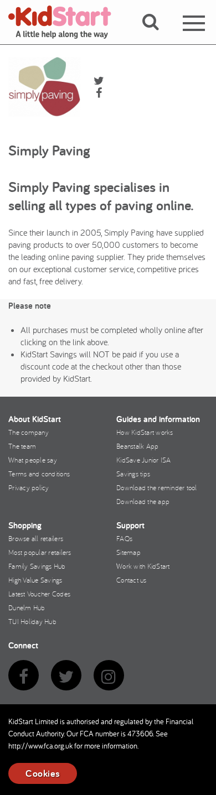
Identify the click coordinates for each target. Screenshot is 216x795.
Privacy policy (28, 487)
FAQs (124, 538)
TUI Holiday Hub (32, 621)
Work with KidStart (143, 566)
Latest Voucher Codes (39, 593)
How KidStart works (144, 432)
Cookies (42, 773)
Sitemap (128, 552)
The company (28, 432)
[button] (157, 35)
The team (22, 445)
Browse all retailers (35, 538)
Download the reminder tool (156, 487)
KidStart (66, 22)
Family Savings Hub (37, 566)
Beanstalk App (137, 445)
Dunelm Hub (26, 607)
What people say (32, 459)
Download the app (142, 501)
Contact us (131, 579)
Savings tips (133, 473)
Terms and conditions (39, 473)
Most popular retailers (39, 552)
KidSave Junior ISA (143, 459)
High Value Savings (35, 579)
